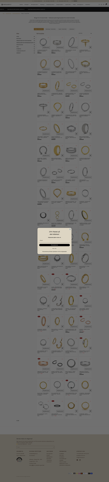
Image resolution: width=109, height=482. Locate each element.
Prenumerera (54, 245)
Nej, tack (54, 248)
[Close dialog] (70, 229)
